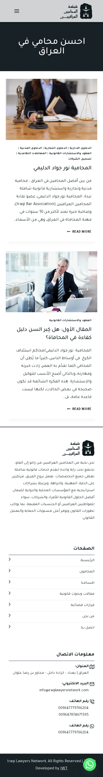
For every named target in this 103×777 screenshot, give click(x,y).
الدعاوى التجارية (55, 148)
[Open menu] (17, 11)
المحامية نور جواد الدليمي (62, 169)
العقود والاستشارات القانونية (70, 153)
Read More (79, 232)
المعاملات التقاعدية (32, 153)
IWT (64, 769)
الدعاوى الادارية (81, 148)
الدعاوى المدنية (31, 148)
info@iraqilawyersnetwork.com (64, 691)
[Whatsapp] (89, 764)
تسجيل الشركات (80, 159)
